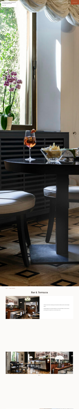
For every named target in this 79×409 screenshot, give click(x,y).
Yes (3, 5)
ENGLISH (13, 2)
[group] (39, 143)
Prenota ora (75, 2)
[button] (67, 2)
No (5, 5)
